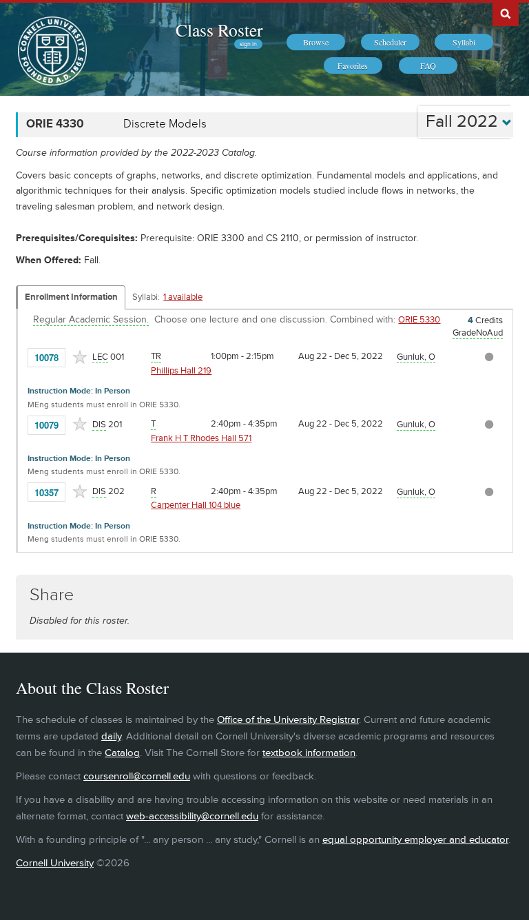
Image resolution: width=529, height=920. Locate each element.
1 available (183, 297)
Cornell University (55, 863)
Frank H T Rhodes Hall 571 (201, 438)
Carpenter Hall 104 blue (195, 505)
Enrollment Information (71, 297)
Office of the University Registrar (288, 719)
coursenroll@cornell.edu (136, 776)
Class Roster (219, 29)
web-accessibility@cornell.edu (192, 816)
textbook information (308, 752)
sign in (248, 44)
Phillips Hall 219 (181, 370)
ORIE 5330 (419, 319)
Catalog (122, 752)
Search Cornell (505, 13)
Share (52, 595)
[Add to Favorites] (79, 357)
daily (111, 736)
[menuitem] (316, 42)
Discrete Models (165, 124)
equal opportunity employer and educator (415, 839)
